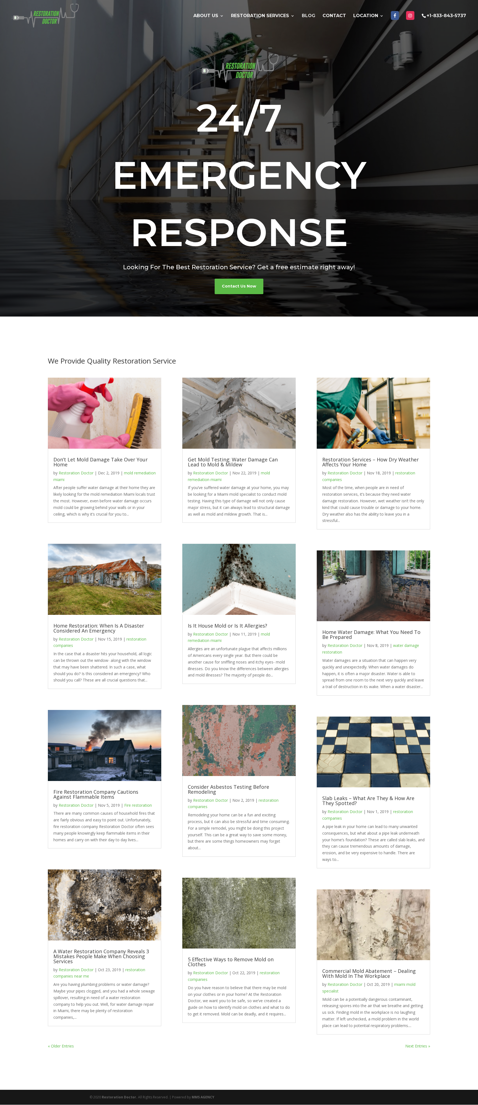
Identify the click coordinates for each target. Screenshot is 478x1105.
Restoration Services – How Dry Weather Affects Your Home (370, 462)
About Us (205, 16)
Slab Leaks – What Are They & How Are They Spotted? (368, 800)
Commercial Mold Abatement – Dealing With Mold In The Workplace (369, 973)
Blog (308, 16)
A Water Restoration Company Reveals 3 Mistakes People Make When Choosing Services (101, 956)
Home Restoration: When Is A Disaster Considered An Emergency (98, 628)
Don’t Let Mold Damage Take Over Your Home (100, 462)
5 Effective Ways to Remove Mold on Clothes (231, 962)
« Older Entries (61, 1046)
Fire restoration (138, 805)
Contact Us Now (239, 286)
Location (365, 16)
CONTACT (334, 16)
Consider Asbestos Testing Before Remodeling (228, 789)
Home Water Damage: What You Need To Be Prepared (371, 634)
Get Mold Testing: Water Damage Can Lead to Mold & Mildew (233, 462)
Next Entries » (417, 1046)
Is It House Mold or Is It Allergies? (227, 625)
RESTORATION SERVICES (260, 16)
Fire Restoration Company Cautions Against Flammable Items (95, 794)
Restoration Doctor (76, 473)
